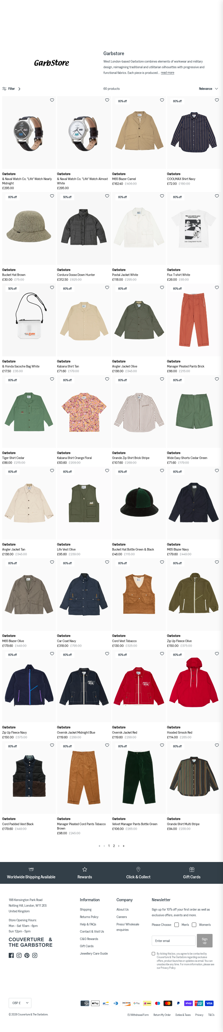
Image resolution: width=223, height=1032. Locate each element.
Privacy (199, 1014)
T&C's (211, 1014)
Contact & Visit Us (92, 931)
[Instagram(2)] (34, 955)
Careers (122, 917)
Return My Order (162, 1014)
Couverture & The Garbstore (33, 1014)
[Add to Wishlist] (52, 100)
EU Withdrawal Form (138, 1014)
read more (167, 72)
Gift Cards (87, 946)
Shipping (85, 909)
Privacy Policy (168, 967)
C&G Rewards (89, 939)
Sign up (205, 940)
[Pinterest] (26, 955)
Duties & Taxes (183, 1014)
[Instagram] (19, 955)
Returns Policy (89, 917)
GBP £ (16, 1003)
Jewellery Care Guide (94, 953)
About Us (123, 909)
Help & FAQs (88, 924)
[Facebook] (11, 955)
